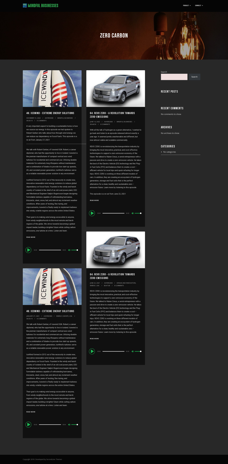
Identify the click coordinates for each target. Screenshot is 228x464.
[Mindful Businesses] (40, 6)
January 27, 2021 (33, 316)
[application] (52, 250)
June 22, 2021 (95, 283)
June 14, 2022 (95, 122)
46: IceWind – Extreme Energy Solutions (50, 113)
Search (164, 72)
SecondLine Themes (54, 459)
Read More (30, 237)
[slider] (74, 252)
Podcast (186, 6)
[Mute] (69, 250)
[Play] (28, 250)
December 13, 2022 (33, 118)
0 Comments (41, 121)
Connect (198, 6)
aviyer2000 (49, 118)
